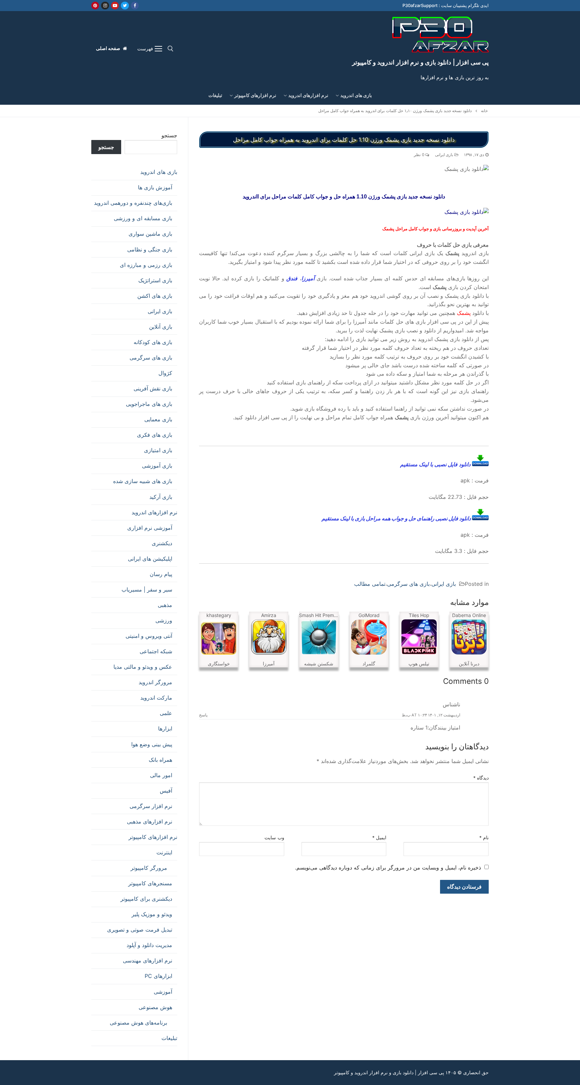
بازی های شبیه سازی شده (142, 481)
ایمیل (379, 837)
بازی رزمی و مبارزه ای (146, 265)
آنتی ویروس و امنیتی (149, 635)
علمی (166, 713)
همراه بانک (160, 759)
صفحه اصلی (109, 48)
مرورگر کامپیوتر (149, 867)
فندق (291, 278)
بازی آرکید (160, 496)
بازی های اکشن (154, 295)
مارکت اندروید (156, 697)
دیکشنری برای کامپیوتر (146, 898)
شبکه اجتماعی (156, 651)
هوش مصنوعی (155, 1007)
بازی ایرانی (444, 154)
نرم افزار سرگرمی (151, 806)
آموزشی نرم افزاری (149, 527)
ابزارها (165, 728)
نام (484, 837)
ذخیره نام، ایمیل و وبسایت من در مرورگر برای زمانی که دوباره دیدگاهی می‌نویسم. (388, 867)
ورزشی (163, 620)
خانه (484, 110)
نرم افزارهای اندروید (154, 512)
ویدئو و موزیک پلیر (152, 914)
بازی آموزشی (157, 465)
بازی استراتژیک (155, 280)
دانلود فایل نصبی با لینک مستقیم (436, 464)
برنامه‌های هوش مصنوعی (138, 1022)
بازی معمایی (158, 419)
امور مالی (161, 775)
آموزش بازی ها (155, 187)
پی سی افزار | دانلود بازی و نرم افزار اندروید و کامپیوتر (420, 62)
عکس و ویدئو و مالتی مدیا (142, 666)
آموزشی (163, 991)
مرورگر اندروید (155, 682)
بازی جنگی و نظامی (149, 249)
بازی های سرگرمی (408, 583)
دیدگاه (481, 778)
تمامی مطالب (369, 583)
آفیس (166, 790)
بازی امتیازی (158, 450)
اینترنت (164, 852)
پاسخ (203, 715)
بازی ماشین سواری (150, 233)
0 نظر (419, 154)
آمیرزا (308, 278)
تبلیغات (169, 1038)
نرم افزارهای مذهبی (149, 821)
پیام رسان (161, 574)
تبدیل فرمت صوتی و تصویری (139, 929)
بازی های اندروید (158, 172)
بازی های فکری (154, 434)
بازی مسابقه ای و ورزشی (143, 218)
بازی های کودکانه (153, 342)
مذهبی (165, 605)
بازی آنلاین (160, 326)
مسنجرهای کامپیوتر (150, 883)
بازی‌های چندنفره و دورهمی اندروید (133, 202)
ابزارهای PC (158, 976)
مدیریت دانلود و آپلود (149, 945)
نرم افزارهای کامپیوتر (153, 837)
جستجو (169, 135)
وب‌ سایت (274, 837)
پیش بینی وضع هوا (151, 744)
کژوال (165, 373)
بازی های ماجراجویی (149, 403)
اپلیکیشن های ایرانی (150, 558)
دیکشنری (162, 543)
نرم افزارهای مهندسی (147, 960)
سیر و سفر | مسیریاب (147, 589)
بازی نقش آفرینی (153, 388)
